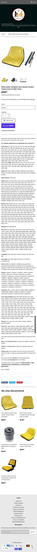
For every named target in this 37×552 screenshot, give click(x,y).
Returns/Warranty (19, 511)
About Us (18, 501)
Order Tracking (18, 503)
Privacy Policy (18, 515)
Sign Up (33, 532)
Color (3, 104)
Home (3, 34)
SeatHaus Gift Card (18, 507)
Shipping (4, 95)
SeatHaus (19, 542)
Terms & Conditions (18, 509)
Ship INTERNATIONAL (18, 522)
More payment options (8, 130)
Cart (34, 2)
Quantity (4, 112)
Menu (5, 2)
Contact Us (18, 505)
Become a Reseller (18, 519)
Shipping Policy (18, 513)
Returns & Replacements (18, 517)
